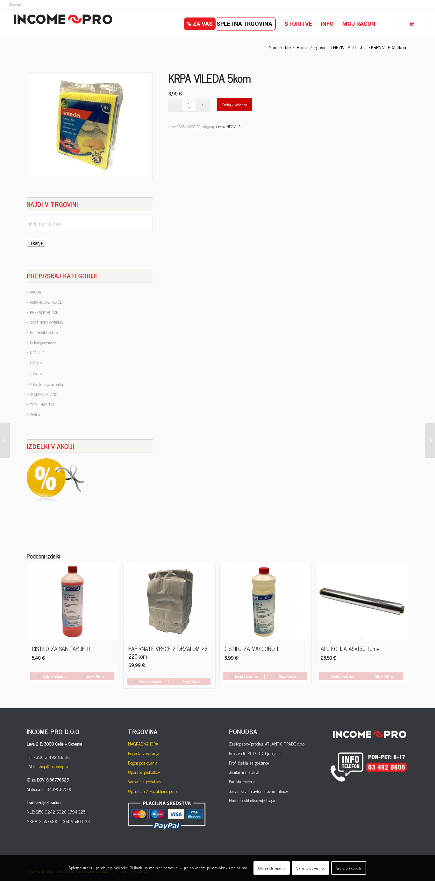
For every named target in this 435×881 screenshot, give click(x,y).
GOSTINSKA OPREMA (46, 322)
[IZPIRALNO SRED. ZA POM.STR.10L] (5, 440)
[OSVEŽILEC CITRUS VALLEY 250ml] (430, 440)
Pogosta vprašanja (143, 753)
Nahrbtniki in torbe (44, 332)
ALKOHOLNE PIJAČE (46, 302)
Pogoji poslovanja (142, 762)
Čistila (37, 362)
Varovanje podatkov (144, 781)
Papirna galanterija (48, 384)
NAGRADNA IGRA (143, 743)
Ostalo (37, 373)
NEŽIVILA (37, 353)
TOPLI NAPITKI (42, 404)
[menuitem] (15, 4)
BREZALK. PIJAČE (44, 312)
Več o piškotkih (348, 868)
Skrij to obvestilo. (310, 868)
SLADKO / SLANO (43, 394)
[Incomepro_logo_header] (63, 24)
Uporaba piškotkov (144, 771)
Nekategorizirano (43, 342)
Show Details (95, 676)
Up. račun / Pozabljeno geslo (153, 790)
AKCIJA (35, 292)
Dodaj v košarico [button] (53, 676)
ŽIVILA (35, 415)
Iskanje (36, 243)
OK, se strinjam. (271, 868)
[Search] (386, 24)
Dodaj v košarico (234, 104)
